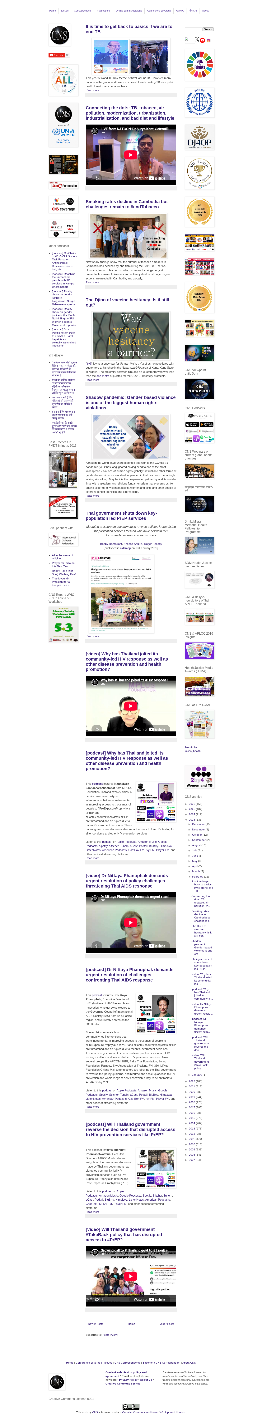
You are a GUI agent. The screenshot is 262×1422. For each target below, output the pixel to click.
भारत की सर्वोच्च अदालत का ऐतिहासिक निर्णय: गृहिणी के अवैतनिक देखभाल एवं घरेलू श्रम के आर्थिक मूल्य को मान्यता (63, 386)
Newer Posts (95, 1323)
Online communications (129, 10)
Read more (92, 90)
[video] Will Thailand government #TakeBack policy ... (200, 1062)
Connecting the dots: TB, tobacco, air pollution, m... (201, 901)
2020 (192, 1091)
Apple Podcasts (126, 841)
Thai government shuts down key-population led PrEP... (201, 963)
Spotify (103, 846)
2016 (192, 1112)
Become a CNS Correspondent (161, 1362)
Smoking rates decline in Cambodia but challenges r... (201, 916)
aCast (134, 846)
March (196, 871)
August (196, 845)
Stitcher (114, 846)
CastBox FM (136, 850)
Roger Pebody (153, 543)
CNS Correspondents (127, 1362)
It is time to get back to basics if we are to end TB (202, 886)
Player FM (162, 850)
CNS (95, 1412)
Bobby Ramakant (111, 543)
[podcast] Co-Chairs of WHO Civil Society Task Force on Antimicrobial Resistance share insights (64, 261)
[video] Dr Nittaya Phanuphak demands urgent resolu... (202, 1008)
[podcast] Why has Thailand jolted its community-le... (202, 993)
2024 (192, 814)
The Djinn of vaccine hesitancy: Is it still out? (201, 930)
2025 (192, 809)
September (199, 839)
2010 (192, 1144)
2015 (192, 1117)
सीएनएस (193, 10)
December (199, 824)
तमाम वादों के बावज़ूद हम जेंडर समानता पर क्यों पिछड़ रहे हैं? (63, 415)
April (195, 866)
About (205, 10)
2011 (192, 1138)
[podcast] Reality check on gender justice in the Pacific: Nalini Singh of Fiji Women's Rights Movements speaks (64, 317)
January (197, 1074)
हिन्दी (89, 363)
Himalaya (166, 846)
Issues (65, 10)
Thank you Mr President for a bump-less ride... (62, 582)
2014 (192, 1123)
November (199, 829)
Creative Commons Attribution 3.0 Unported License (153, 1412)
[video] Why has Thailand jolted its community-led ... (201, 978)
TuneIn (124, 846)
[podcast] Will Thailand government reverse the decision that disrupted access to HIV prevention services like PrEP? (130, 1129)
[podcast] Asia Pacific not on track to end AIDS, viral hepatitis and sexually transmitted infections (64, 337)
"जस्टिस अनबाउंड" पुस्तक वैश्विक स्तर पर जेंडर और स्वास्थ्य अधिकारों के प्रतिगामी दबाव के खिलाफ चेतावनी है (64, 369)
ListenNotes (93, 850)
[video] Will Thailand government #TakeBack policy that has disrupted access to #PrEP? (124, 1234)
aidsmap (125, 548)
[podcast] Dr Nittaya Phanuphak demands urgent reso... (201, 1025)
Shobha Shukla (133, 543)
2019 (192, 1097)
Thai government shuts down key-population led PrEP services (121, 516)
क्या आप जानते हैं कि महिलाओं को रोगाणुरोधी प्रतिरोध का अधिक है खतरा (62, 402)
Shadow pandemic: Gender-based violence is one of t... (201, 947)
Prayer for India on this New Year (63, 564)
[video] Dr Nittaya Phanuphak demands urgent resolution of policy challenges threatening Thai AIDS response (127, 880)
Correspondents (82, 10)
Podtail (143, 846)
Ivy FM (150, 850)
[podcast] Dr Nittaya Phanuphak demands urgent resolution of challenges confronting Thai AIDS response (130, 974)
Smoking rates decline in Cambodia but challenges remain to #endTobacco (127, 204)
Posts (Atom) (110, 1334)
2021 (192, 1086)
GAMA (180, 10)
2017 (192, 1107)
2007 (192, 1159)
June (195, 855)
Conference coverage (159, 10)
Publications (103, 10)
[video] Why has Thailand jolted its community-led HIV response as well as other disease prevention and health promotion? (127, 661)
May (195, 861)
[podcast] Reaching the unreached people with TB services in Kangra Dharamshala (63, 280)
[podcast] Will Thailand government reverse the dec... (200, 1043)
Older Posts (167, 1323)
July (195, 850)
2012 (192, 1133)
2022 (192, 1081)
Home (52, 10)
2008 (192, 1154)
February (198, 876)
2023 (192, 819)
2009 (192, 1149)
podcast (97, 783)
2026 (192, 803)
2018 (192, 1102)
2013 (192, 1128)
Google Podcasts (130, 1195)
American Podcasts (114, 850)
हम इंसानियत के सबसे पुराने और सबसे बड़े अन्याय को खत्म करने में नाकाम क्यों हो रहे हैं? (64, 427)
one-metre (102, 375)
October (197, 834)
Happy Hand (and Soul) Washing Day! (64, 572)
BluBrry (153, 846)
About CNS (189, 1362)
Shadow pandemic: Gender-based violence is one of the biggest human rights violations (131, 402)
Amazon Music (147, 841)
